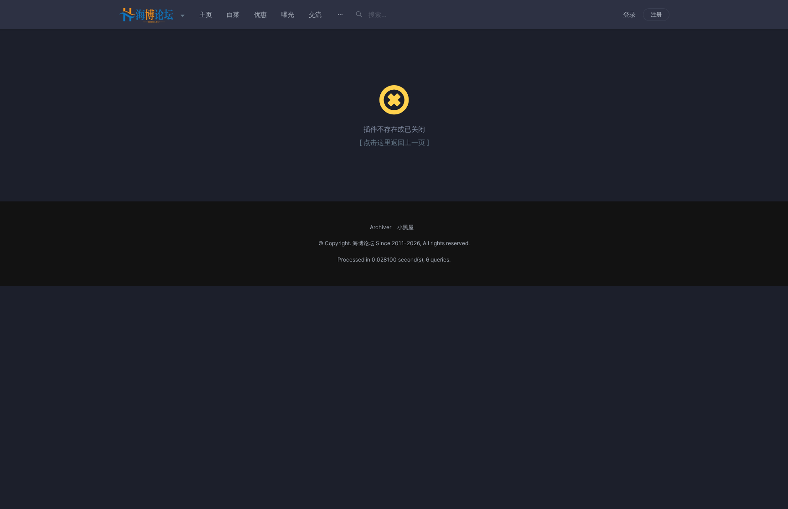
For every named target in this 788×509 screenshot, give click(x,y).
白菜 (233, 14)
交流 (315, 14)
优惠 (260, 14)
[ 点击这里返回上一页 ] (394, 142)
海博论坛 (363, 243)
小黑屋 (405, 227)
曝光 (287, 14)
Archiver (380, 227)
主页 (205, 14)
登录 (629, 14)
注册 (656, 14)
